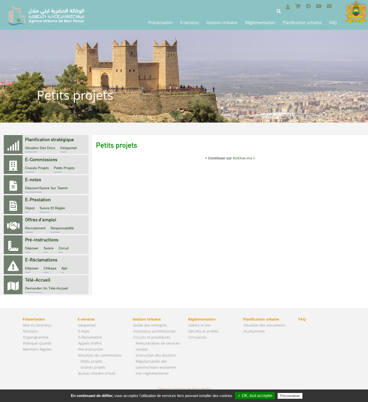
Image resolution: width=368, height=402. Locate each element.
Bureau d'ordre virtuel (96, 373)
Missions (30, 331)
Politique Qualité (37, 343)
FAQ (333, 22)
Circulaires (198, 337)
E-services (189, 22)
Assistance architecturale (154, 331)
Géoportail (87, 325)
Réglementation (260, 22)
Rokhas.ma (242, 158)
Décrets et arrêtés (204, 331)
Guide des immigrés (150, 325)
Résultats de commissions (100, 355)
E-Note (83, 331)
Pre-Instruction (90, 349)
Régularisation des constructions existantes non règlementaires (156, 367)
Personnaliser (290, 396)
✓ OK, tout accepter (255, 395)
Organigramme (36, 337)
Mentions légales (37, 349)
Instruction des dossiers (156, 355)
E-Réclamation (90, 337)
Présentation (160, 22)
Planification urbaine (302, 22)
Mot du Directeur (37, 325)
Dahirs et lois (200, 325)
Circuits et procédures (151, 337)
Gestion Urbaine (222, 22)
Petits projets (92, 361)
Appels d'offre (90, 343)
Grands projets (93, 367)
